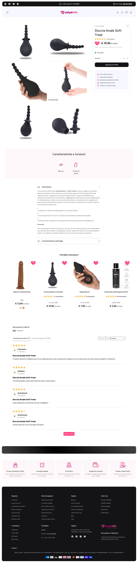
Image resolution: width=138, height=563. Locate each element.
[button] (100, 39)
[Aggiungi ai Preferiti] (128, 26)
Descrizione (46, 187)
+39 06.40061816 (51, 534)
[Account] (122, 12)
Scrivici (43, 530)
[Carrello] (131, 12)
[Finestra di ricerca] (117, 12)
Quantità (97, 58)
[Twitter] (14, 4)
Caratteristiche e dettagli (52, 241)
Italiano (14, 548)
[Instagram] (5, 4)
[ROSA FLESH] (20, 308)
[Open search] (100, 338)
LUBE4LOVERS (116, 303)
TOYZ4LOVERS (99, 26)
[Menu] (7, 12)
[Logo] (69, 12)
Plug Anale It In (85, 292)
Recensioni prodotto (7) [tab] (21, 338)
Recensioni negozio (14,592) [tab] (41, 338)
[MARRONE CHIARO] (23, 308)
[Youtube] (18, 4)
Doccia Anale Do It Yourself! (53, 292)
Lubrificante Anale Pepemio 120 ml (116, 292)
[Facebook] (9, 4)
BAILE (22, 300)
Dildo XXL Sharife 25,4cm (22, 292)
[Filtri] (105, 338)
